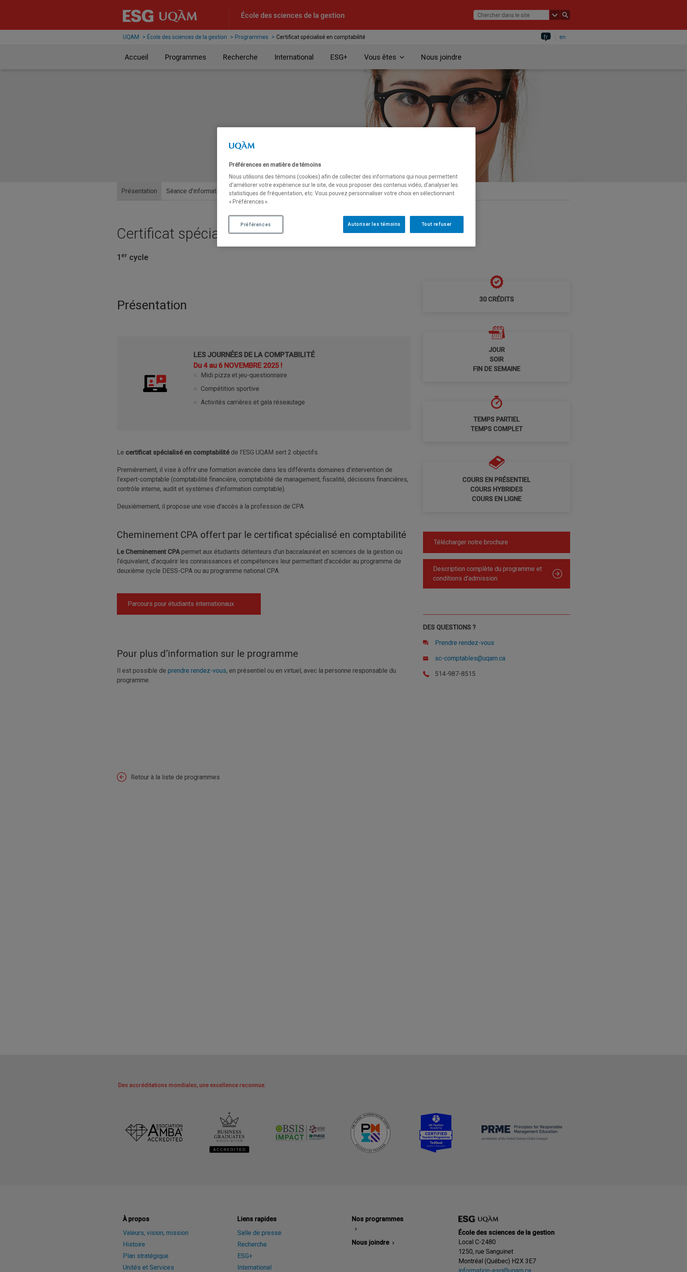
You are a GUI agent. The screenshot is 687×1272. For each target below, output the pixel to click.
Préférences (256, 224)
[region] (346, 187)
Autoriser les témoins (374, 224)
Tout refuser (437, 224)
